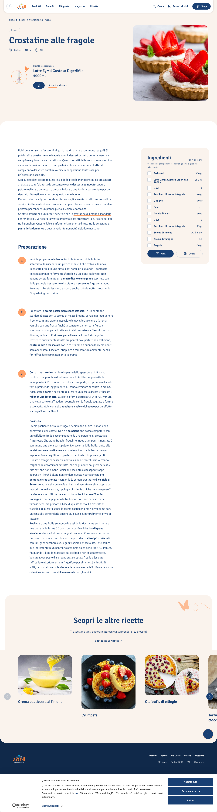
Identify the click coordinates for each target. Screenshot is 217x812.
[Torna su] (208, 734)
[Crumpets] (108, 682)
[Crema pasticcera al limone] (45, 675)
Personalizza (189, 791)
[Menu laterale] (8, 6)
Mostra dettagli (50, 805)
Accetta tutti (190, 781)
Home (12, 19)
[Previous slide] (7, 696)
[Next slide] (209, 696)
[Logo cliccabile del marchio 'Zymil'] (21, 6)
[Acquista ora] (39, 85)
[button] (37, 6)
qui (76, 793)
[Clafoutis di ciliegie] (172, 675)
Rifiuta (190, 800)
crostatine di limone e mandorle (92, 214)
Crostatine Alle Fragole (40, 19)
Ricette (21, 19)
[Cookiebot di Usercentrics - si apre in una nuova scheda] (20, 805)
